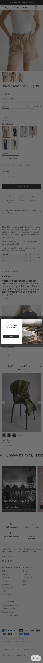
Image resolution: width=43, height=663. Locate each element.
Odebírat (11, 336)
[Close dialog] (41, 320)
